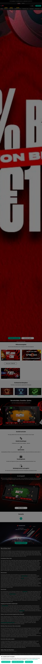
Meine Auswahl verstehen (6, 661)
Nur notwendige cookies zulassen (17, 661)
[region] (21, 659)
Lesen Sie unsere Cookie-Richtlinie (32, 659)
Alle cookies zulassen (29, 661)
